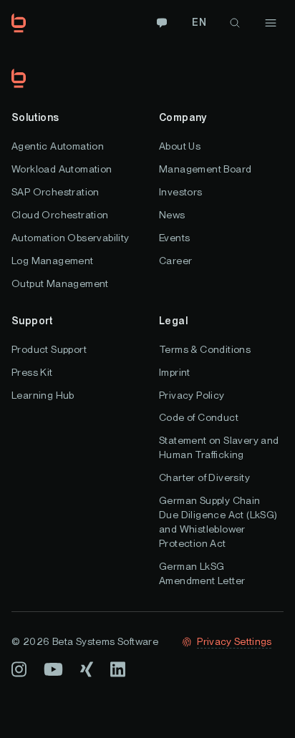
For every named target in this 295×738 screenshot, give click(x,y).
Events (174, 237)
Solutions (35, 117)
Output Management (60, 283)
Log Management (52, 260)
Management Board (205, 169)
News (172, 214)
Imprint (174, 372)
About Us (179, 146)
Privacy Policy (192, 395)
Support (32, 320)
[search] (235, 23)
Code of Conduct (198, 417)
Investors (181, 192)
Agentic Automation (57, 146)
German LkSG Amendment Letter (202, 573)
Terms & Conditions (205, 349)
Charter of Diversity (204, 477)
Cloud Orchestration (60, 214)
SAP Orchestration (55, 192)
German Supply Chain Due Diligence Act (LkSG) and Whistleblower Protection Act (218, 522)
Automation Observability (70, 237)
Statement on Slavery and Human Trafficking (219, 447)
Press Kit (32, 372)
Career (175, 260)
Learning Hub (42, 395)
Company (183, 117)
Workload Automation (61, 169)
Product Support (49, 349)
